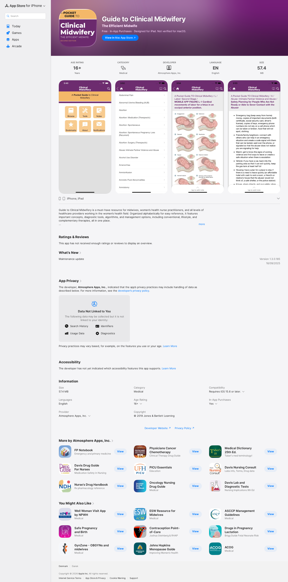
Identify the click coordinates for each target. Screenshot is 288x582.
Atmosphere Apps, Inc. (73, 415)
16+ (136, 403)
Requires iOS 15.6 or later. (225, 391)
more (202, 224)
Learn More (170, 346)
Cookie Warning (118, 578)
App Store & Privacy (95, 578)
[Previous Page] (55, 137)
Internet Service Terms (70, 578)
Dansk (75, 566)
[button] (25, 26)
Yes (211, 403)
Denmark (63, 566)
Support (134, 578)
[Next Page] (284, 137)
